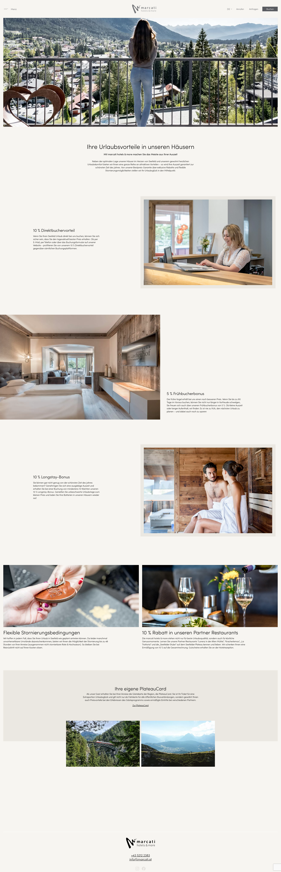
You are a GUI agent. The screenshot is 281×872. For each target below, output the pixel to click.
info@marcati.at (140, 859)
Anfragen (253, 8)
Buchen (270, 8)
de (228, 8)
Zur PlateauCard (140, 705)
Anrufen (240, 8)
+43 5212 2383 (140, 855)
